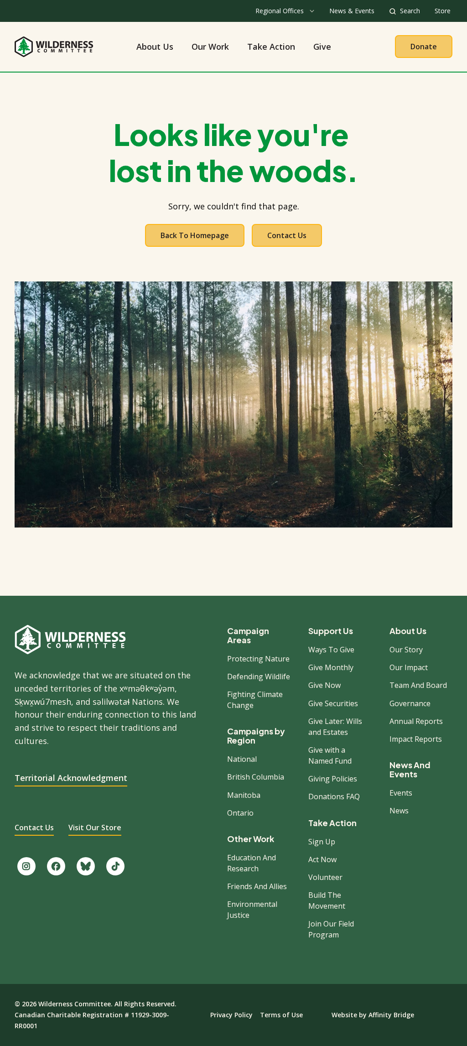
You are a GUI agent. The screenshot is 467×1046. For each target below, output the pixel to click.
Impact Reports (415, 739)
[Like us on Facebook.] (56, 866)
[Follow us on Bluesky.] (86, 866)
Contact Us (286, 235)
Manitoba (243, 795)
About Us (154, 46)
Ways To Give (331, 650)
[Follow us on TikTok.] (115, 866)
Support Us (330, 630)
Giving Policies (332, 779)
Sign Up (321, 842)
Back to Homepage (195, 235)
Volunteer (325, 877)
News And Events (410, 769)
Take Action (271, 46)
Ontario (240, 813)
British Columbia (255, 777)
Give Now (324, 685)
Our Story (406, 650)
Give (322, 46)
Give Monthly (330, 667)
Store (443, 10)
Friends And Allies (257, 886)
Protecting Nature (258, 659)
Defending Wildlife (258, 676)
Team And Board (418, 685)
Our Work (210, 46)
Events (400, 793)
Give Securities (333, 703)
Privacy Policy (231, 1014)
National (242, 759)
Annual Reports (416, 721)
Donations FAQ (334, 796)
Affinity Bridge (391, 1014)
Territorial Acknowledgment (71, 777)
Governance (410, 703)
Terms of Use (281, 1014)
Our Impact (408, 667)
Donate (423, 47)
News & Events (351, 10)
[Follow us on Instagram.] (26, 866)
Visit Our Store (94, 827)
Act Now (322, 859)
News (399, 811)
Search (410, 10)
